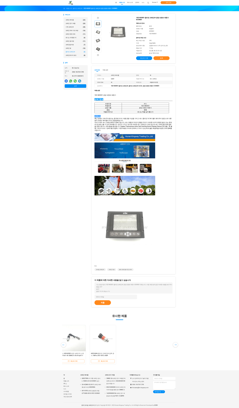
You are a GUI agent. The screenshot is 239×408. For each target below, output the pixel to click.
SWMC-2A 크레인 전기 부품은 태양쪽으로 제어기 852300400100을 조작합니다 (115, 381)
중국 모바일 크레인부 (88, 405)
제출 (103, 302)
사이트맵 (66, 391)
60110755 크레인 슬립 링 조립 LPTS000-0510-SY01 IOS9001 (91, 392)
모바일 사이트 (67, 394)
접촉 (75, 86)
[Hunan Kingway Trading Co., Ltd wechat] (75, 80)
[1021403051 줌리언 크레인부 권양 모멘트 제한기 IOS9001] (118, 32)
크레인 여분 (112, 269)
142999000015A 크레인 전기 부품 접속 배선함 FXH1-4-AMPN (115, 395)
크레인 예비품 (75, 20)
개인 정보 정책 (67, 396)
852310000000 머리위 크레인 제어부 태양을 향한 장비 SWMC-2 (115, 388)
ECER (156, 405)
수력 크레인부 (75, 27)
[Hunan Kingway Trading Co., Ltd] (71, 3)
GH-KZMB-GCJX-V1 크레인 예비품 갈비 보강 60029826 (91, 386)
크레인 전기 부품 (75, 23)
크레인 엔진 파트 (75, 34)
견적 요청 (168, 2)
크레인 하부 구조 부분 (75, 30)
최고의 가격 (144, 58)
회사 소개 (66, 386)
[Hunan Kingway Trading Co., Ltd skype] (79, 80)
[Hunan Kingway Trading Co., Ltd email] (66, 80)
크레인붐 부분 (75, 44)
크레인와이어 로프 (75, 55)
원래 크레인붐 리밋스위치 (125, 269)
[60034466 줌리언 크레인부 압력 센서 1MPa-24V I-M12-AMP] (77, 338)
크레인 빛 (75, 48)
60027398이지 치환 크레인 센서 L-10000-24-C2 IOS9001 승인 (91, 380)
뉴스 (64, 389)
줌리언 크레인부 (75, 52)
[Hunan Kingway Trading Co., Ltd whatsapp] (70, 80)
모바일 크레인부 (100, 269)
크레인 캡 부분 (75, 41)
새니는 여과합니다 (75, 37)
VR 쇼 (65, 383)
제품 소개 (66, 381)
